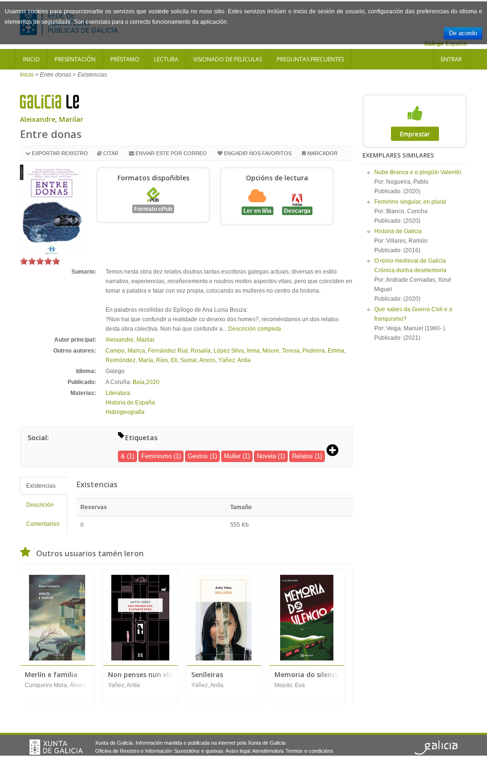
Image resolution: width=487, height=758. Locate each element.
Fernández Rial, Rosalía (179, 350)
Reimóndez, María (129, 360)
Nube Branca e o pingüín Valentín (417, 172)
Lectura (166, 59)
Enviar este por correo (171, 153)
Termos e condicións (309, 751)
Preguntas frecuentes (310, 59)
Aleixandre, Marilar (51, 119)
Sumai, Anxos (197, 360)
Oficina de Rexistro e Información (133, 751)
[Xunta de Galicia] (56, 747)
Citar (110, 153)
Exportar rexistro (60, 153)
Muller (232, 456)
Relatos (302, 456)
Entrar (451, 59)
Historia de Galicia (398, 231)
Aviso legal (237, 751)
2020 (152, 382)
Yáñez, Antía (234, 360)
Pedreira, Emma (323, 350)
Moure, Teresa (281, 350)
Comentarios (42, 524)
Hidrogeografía (125, 412)
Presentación (75, 59)
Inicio (31, 59)
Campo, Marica (125, 350)
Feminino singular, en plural (410, 201)
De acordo (463, 33)
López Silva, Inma (237, 350)
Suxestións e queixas (199, 751)
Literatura (118, 393)
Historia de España (130, 402)
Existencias (41, 485)
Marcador (322, 153)
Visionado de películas (227, 59)
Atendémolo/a (267, 751)
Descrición (40, 505)
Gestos (198, 456)
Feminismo (156, 456)
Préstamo (124, 59)
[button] (335, 451)
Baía (139, 382)
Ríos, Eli (166, 360)
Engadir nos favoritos (258, 153)
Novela (266, 456)
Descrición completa (254, 328)
